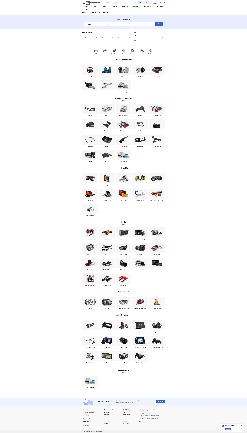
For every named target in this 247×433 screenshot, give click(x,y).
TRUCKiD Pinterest (150, 410)
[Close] (241, 425)
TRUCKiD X (143, 410)
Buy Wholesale (126, 423)
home (83, 9)
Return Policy (106, 419)
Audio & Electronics (148, 6)
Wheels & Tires (136, 6)
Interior (86, 6)
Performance (125, 6)
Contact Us (106, 423)
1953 (101, 42)
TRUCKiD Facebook (140, 410)
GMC (87, 9)
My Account (106, 416)
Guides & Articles (126, 414)
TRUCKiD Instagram (153, 410)
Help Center (106, 414)
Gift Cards (125, 419)
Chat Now (228, 429)
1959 (85, 37)
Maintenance (160, 6)
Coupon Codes (126, 416)
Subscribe (160, 401)
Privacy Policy (106, 421)
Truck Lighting (104, 6)
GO (158, 23)
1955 (151, 37)
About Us (125, 412)
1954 (85, 42)
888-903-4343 (156, 3)
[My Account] (161, 2)
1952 (118, 42)
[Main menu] (83, 2)
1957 (118, 37)
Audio (142, 53)
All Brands (125, 421)
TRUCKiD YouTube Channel (147, 410)
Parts (123, 53)
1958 (101, 37)
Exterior (94, 6)
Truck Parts (114, 6)
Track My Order (107, 412)
